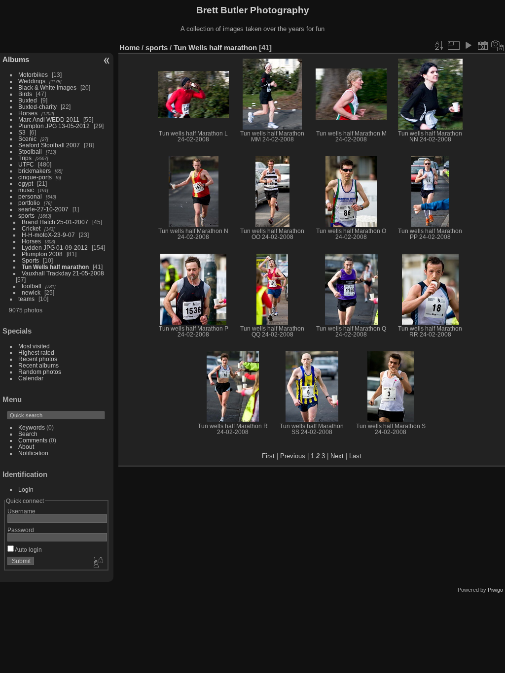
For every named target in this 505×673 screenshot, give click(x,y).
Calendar (30, 378)
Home (129, 47)
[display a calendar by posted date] (482, 45)
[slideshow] (468, 45)
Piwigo (495, 590)
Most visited (34, 346)
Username (21, 511)
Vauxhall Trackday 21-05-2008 (63, 273)
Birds (25, 94)
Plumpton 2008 (42, 254)
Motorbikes (33, 74)
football (31, 286)
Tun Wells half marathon (55, 267)
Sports (30, 260)
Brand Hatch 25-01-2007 (55, 222)
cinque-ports (35, 177)
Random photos (39, 372)
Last (355, 456)
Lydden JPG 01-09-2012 (55, 247)
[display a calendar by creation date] (497, 45)
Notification (33, 453)
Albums (15, 59)
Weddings (31, 81)
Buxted (27, 100)
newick (31, 292)
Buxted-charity (37, 106)
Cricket (31, 228)
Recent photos (37, 359)
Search (27, 434)
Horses (27, 113)
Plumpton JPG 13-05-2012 (54, 126)
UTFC (26, 164)
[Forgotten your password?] (97, 563)
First (268, 456)
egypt (25, 183)
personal (30, 196)
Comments (32, 440)
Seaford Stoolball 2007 (49, 145)
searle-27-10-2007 (43, 209)
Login (26, 489)
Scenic (27, 138)
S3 (22, 132)
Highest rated (36, 352)
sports (26, 215)
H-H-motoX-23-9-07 (48, 235)
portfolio (29, 203)
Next (337, 456)
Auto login (28, 549)
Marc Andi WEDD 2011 (48, 119)
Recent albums (38, 365)
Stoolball (30, 151)
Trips (25, 158)
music (26, 190)
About (26, 446)
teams (26, 299)
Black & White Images (47, 87)
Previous (292, 456)
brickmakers (34, 171)
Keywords (31, 427)
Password (20, 530)
